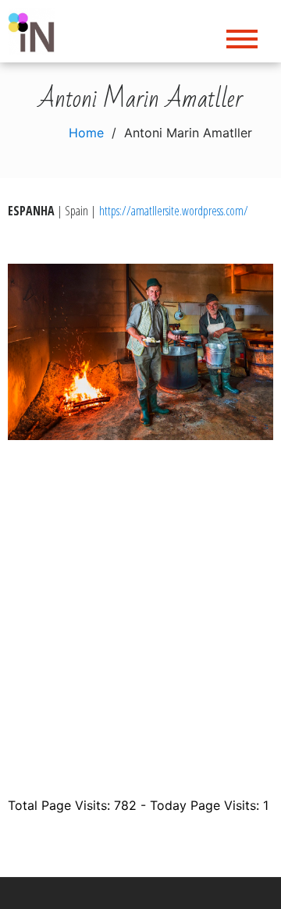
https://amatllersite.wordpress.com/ (173, 210)
